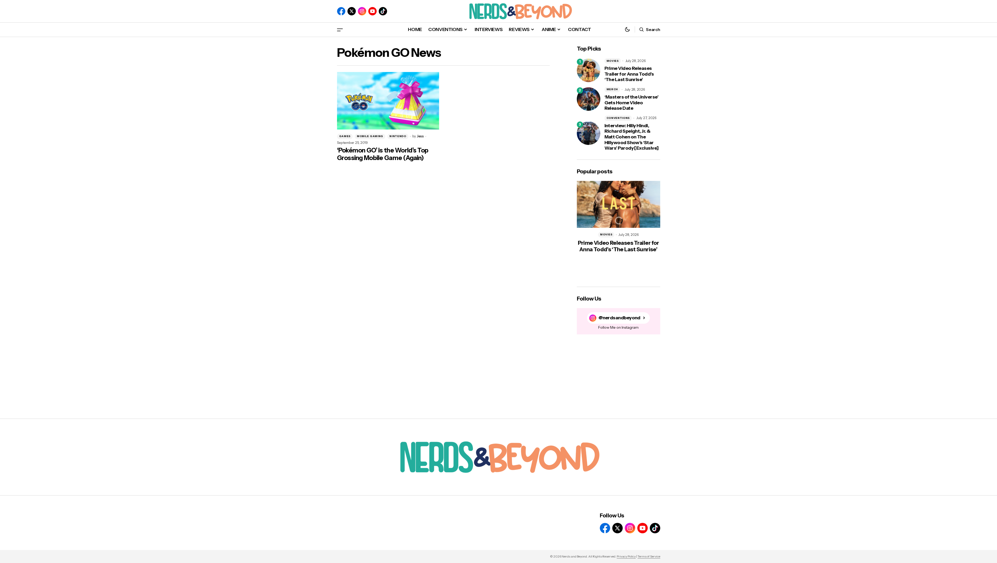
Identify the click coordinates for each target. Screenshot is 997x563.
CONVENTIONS (618, 118)
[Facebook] (341, 11)
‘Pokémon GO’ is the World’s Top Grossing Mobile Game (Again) (383, 154)
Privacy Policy (626, 556)
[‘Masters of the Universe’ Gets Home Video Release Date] (588, 99)
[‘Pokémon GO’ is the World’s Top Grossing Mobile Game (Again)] (388, 101)
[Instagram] (362, 11)
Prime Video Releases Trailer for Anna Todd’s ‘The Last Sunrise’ (629, 74)
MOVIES (613, 61)
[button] (340, 29)
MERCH (612, 89)
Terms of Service (649, 556)
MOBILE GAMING (370, 136)
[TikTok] (383, 11)
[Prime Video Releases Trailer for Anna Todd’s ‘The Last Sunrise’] (588, 70)
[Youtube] (372, 11)
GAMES (345, 136)
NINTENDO (397, 136)
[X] (351, 11)
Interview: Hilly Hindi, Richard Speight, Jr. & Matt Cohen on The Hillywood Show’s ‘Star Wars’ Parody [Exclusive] (631, 137)
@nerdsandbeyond (619, 318)
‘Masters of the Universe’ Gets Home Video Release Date (631, 102)
